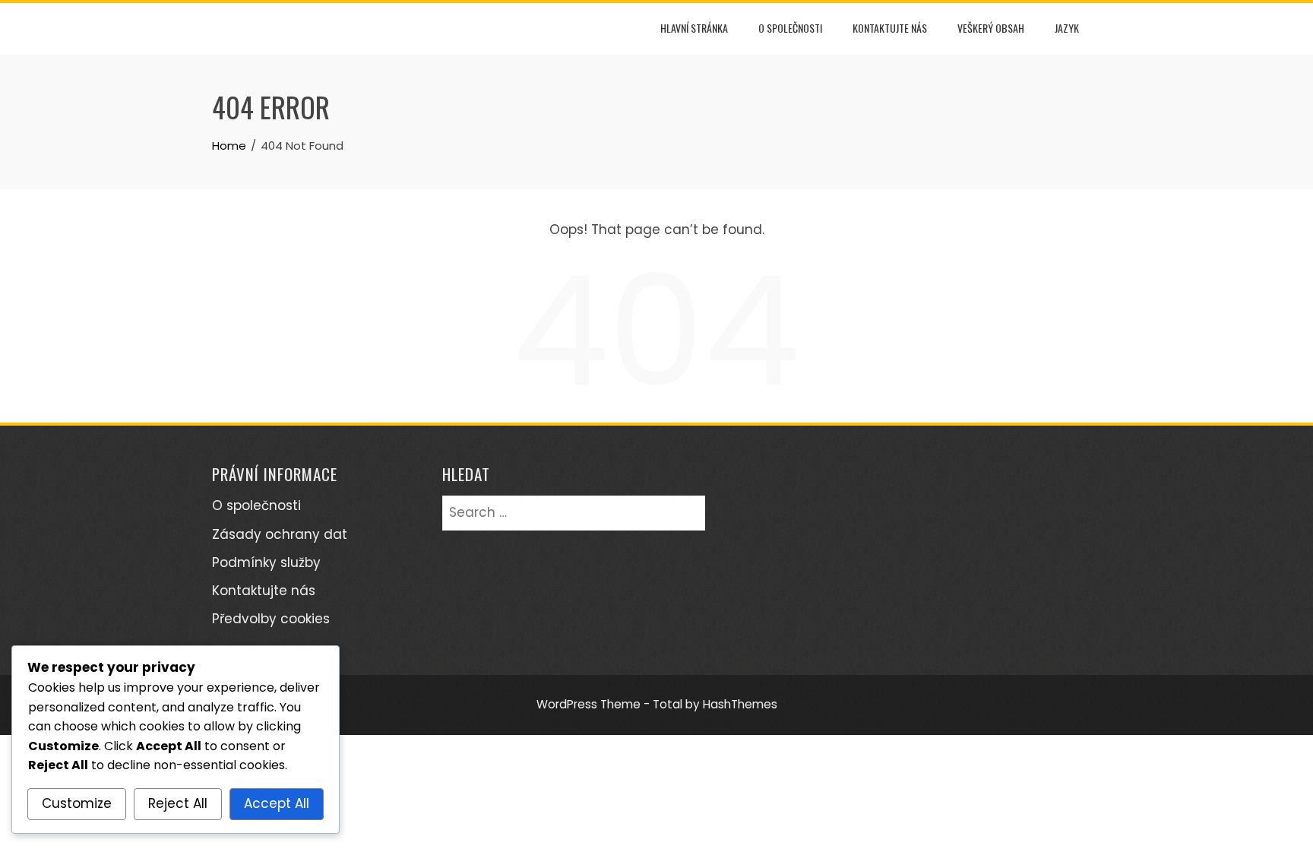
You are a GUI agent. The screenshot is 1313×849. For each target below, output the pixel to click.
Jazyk (1067, 28)
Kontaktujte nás (890, 28)
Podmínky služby (266, 562)
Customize (77, 803)
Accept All (276, 803)
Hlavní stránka (694, 28)
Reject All (177, 803)
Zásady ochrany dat (279, 534)
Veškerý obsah (990, 28)
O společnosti (790, 28)
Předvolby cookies (271, 619)
